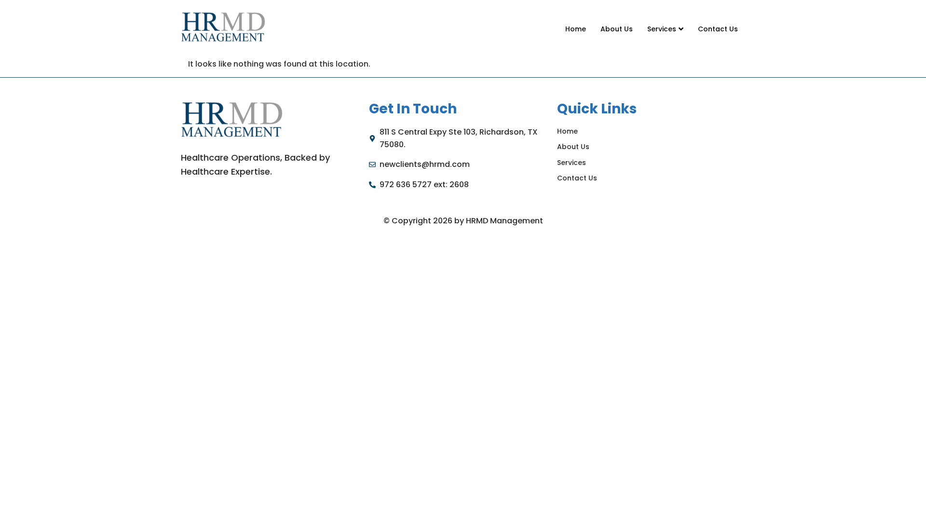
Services (661, 29)
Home (575, 29)
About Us (616, 29)
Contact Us (718, 29)
